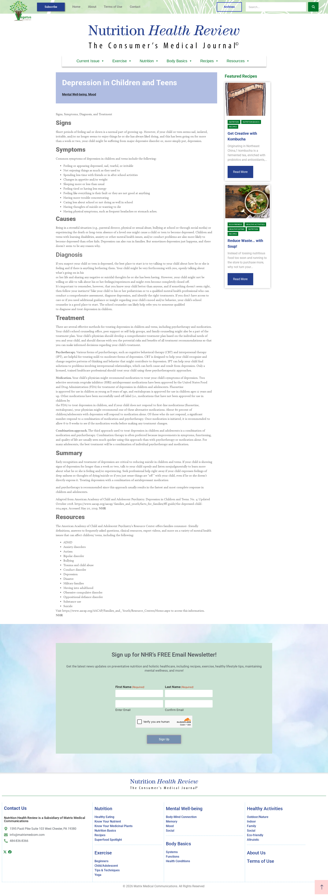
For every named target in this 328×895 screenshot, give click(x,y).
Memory (171, 821)
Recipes (207, 61)
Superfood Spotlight (108, 839)
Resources (236, 61)
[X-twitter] (5, 852)
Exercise (119, 61)
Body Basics (177, 61)
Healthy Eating (236, 229)
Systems (172, 852)
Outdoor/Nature (257, 817)
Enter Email (123, 709)
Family (251, 826)
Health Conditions (178, 861)
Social (170, 830)
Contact (135, 7)
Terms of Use (113, 7)
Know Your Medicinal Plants (113, 826)
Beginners (101, 861)
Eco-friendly (235, 224)
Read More (240, 172)
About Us (256, 853)
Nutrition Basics (251, 122)
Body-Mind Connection (181, 817)
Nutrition (147, 61)
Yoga (98, 875)
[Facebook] (10, 852)
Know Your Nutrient (108, 821)
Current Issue (87, 61)
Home (76, 7)
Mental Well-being (74, 94)
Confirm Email (174, 709)
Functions (172, 856)
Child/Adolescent (106, 865)
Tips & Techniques (107, 870)
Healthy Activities (255, 224)
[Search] (313, 7)
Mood (92, 94)
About (92, 7)
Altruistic (253, 839)
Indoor (251, 821)
